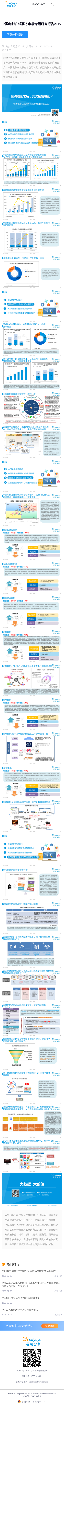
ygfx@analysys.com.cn (38, 1381)
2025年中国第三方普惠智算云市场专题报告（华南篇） (29, 1271)
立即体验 (50, 1326)
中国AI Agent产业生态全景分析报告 (20, 1309)
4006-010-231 (39, 4)
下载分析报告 (15, 34)
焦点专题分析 (13, 46)
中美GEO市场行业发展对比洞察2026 (21, 1298)
